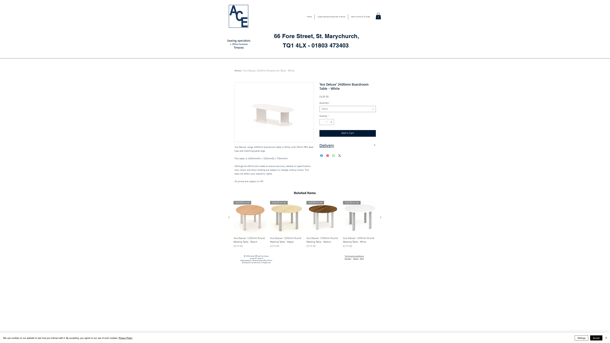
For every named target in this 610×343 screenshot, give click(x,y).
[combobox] (347, 109)
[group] (305, 224)
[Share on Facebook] (321, 156)
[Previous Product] (229, 217)
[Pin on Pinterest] (327, 156)
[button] (378, 16)
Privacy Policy (125, 338)
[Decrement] (322, 122)
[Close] (606, 337)
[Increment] (332, 122)
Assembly (324, 103)
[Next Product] (381, 217)
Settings (581, 338)
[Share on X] (340, 156)
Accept (596, 338)
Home (237, 70)
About (355, 259)
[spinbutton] (327, 122)
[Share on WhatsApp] (334, 156)
